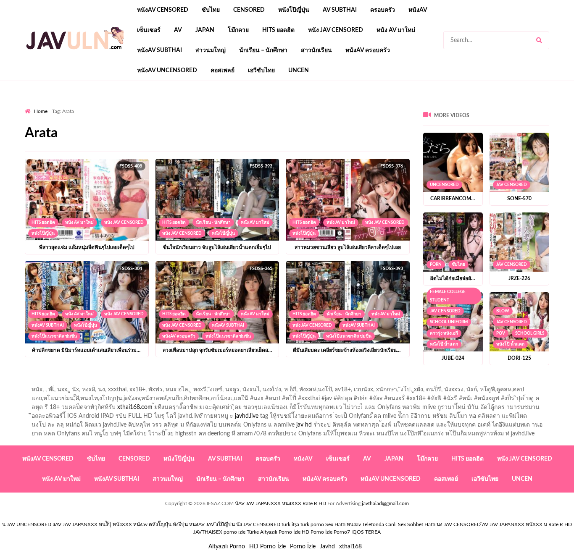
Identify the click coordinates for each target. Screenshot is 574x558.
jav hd (304, 425)
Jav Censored (511, 185)
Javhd (327, 547)
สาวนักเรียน (316, 50)
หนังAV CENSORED (162, 10)
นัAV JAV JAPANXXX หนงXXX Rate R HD (280, 503)
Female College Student (448, 296)
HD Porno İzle (267, 547)
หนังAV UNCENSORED (167, 70)
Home (40, 111)
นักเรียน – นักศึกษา (263, 50)
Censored (249, 10)
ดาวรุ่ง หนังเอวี (444, 333)
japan (204, 30)
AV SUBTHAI (340, 10)
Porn (436, 264)
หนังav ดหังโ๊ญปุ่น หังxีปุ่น (160, 524)
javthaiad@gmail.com (385, 503)
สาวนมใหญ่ (210, 50)
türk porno (312, 524)
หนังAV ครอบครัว (367, 50)
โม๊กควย (238, 30)
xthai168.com (135, 407)
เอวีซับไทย (261, 70)
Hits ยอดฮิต (278, 30)
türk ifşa (290, 524)
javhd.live (246, 416)
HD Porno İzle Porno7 (326, 531)
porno (32, 105)
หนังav (417, 10)
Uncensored (444, 185)
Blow (502, 311)
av (178, 30)
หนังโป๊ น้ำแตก (444, 344)
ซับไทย (211, 10)
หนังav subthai (159, 50)
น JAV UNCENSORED (26, 524)
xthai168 (350, 547)
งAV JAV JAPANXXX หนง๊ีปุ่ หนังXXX (92, 524)
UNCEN (298, 70)
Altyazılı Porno (226, 547)
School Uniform (449, 322)
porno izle (54, 105)
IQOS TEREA (366, 531)
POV (500, 333)
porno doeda (85, 105)
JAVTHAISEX (207, 531)
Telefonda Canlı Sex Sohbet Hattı (398, 524)
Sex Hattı (335, 524)
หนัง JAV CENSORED (335, 30)
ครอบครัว (382, 10)
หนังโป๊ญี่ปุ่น (293, 10)
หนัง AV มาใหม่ (396, 30)
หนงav (354, 524)
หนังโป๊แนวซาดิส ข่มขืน (54, 336)
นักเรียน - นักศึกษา (213, 222)
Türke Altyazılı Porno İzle (273, 531)
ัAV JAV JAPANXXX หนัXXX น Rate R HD (527, 524)
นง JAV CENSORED (459, 524)
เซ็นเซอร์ (149, 30)
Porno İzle (303, 547)
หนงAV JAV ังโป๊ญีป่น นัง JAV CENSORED (234, 524)
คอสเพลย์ (222, 70)
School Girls (529, 333)
